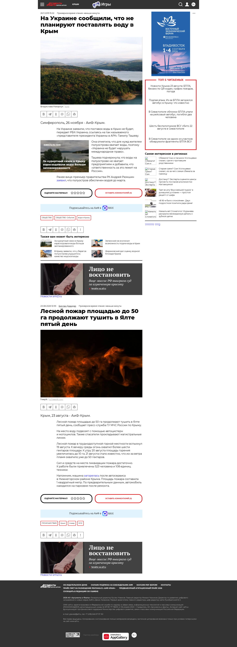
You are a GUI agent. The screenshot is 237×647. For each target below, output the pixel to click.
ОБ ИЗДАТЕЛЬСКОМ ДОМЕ (75, 585)
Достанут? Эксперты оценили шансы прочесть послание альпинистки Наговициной (177, 182)
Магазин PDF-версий (147, 585)
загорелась (92, 475)
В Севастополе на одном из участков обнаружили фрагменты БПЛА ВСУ (171, 140)
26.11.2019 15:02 (47, 13)
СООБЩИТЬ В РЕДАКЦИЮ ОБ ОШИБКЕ (80, 591)
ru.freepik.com (56, 399)
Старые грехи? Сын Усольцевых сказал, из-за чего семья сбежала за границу (177, 171)
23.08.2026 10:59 (48, 306)
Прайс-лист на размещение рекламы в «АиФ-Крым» (89, 588)
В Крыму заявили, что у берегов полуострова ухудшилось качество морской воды (70, 254)
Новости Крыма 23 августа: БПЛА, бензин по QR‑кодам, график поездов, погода (170, 89)
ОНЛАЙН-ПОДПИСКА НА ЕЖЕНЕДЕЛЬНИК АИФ (112, 585)
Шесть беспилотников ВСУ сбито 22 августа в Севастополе (170, 127)
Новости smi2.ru (51, 296)
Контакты (166, 585)
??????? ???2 (152, 224)
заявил (61, 180)
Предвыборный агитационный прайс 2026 (140, 588)
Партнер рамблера (91, 635)
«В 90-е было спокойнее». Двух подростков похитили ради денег (176, 201)
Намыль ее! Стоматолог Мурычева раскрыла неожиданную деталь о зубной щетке (176, 214)
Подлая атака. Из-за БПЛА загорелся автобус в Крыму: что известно (171, 101)
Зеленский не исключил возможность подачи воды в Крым (122, 242)
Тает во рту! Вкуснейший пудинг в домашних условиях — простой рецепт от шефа (176, 192)
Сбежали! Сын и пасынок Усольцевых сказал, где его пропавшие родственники (178, 160)
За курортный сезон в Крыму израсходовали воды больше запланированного (69, 243)
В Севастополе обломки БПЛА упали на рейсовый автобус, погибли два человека (171, 114)
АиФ (67, 106)
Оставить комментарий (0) (118, 193)
